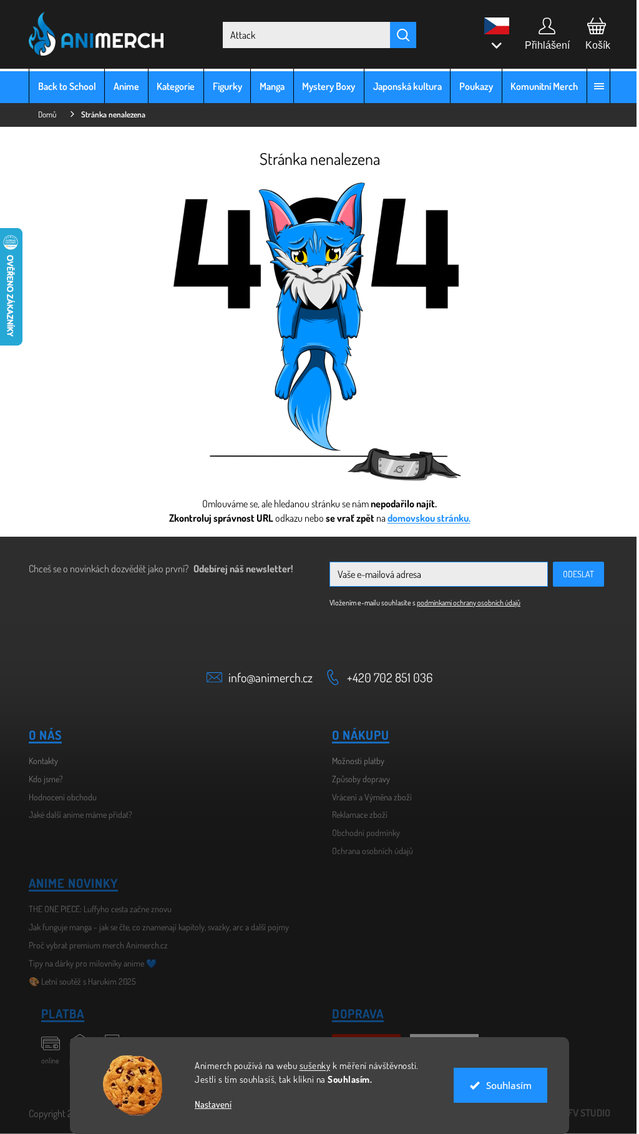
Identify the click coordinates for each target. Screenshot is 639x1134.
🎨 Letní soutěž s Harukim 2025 (78, 981)
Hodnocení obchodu (58, 797)
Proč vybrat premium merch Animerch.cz (93, 945)
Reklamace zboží (355, 814)
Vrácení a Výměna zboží (367, 797)
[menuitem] (62, 86)
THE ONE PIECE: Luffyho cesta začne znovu (95, 908)
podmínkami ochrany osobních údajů (464, 602)
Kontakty (39, 760)
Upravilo (568, 1113)
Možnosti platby (354, 760)
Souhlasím (504, 1085)
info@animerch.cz (266, 677)
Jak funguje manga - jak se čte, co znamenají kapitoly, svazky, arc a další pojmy (154, 927)
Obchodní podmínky (362, 832)
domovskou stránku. (424, 518)
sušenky (310, 1066)
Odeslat (574, 574)
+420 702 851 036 (385, 677)
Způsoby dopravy (357, 778)
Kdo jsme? (41, 778)
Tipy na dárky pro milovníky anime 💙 (88, 963)
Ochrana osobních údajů (368, 850)
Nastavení (208, 1104)
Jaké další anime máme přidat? (76, 814)
